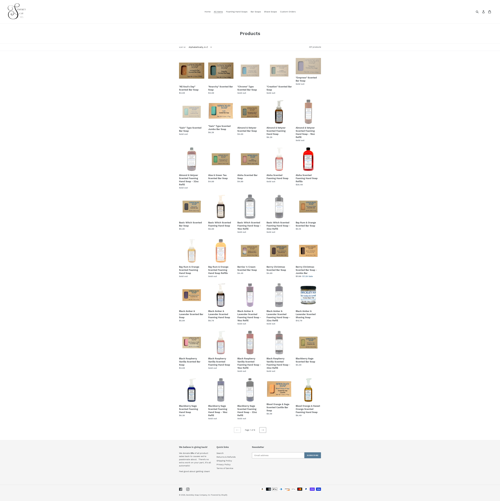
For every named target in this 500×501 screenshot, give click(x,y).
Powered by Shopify (219, 495)
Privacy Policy (224, 464)
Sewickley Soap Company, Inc (198, 495)
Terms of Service (225, 468)
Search (220, 453)
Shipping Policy (224, 460)
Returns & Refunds (226, 457)
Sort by (182, 47)
